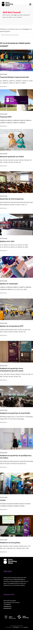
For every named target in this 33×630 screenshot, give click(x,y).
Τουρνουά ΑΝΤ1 (6, 117)
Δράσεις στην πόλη (7, 241)
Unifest (3, 500)
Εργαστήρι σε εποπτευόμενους (12, 199)
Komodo (25, 627)
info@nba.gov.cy (8, 606)
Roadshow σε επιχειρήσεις (10, 543)
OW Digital (16, 627)
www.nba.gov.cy (7, 608)
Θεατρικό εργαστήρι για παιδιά (12, 156)
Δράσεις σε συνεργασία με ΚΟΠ (11, 326)
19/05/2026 (3, 74)
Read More (3, 86)
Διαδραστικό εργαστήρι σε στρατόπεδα (15, 413)
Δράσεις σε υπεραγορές (9, 284)
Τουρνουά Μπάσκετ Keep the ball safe (14, 77)
